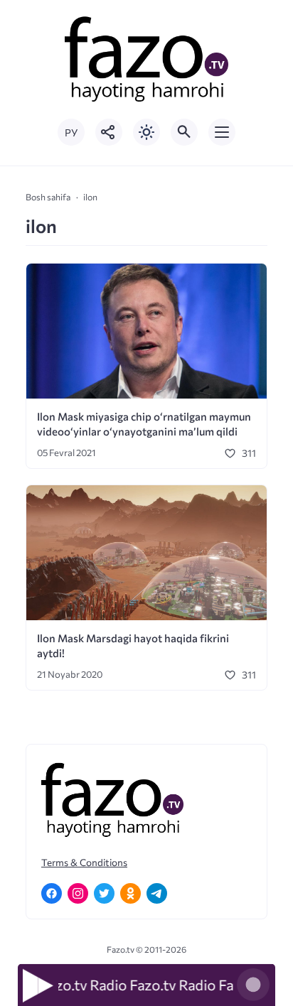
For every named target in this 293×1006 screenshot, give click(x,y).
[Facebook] (51, 893)
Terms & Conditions (84, 862)
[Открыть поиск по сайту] (184, 132)
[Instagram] (78, 893)
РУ (71, 132)
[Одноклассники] (130, 893)
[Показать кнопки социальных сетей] (108, 132)
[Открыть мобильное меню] (221, 132)
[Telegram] (156, 893)
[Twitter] (104, 893)
